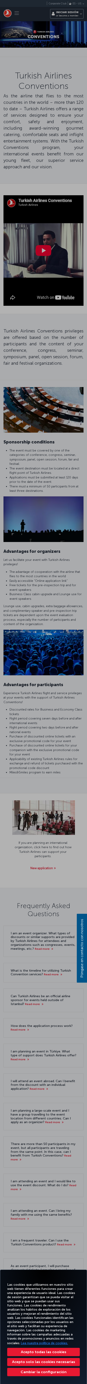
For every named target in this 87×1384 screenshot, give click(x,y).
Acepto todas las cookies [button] (43, 1352)
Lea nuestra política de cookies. (44, 1343)
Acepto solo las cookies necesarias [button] (43, 1362)
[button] (43, 1372)
